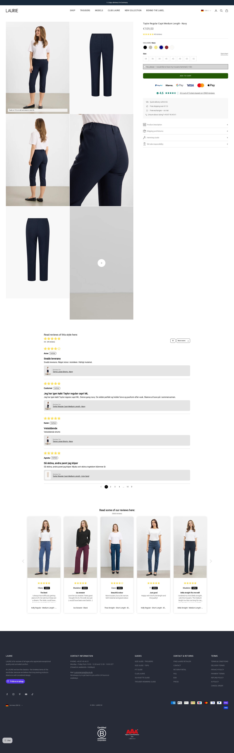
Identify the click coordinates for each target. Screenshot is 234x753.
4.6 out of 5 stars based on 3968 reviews (197, 93)
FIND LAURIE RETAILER (182, 661)
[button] (148, 34)
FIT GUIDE (138, 670)
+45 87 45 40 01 (170, 115)
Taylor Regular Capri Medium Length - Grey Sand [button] (71, 476)
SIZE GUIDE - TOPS (142, 665)
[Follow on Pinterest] (20, 694)
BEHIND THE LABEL (155, 10)
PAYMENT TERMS (217, 674)
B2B (175, 678)
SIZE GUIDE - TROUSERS (144, 661)
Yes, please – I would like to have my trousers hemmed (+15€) (169, 67)
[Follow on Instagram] (13, 694)
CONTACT (177, 665)
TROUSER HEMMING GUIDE (145, 682)
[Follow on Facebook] (7, 694)
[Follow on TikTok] (32, 694)
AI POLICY (215, 682)
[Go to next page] (132, 487)
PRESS (176, 682)
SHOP (72, 10)
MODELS (99, 10)
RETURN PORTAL (179, 670)
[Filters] (173, 341)
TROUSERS (85, 10)
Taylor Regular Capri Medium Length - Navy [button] (69, 406)
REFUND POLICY (217, 678)
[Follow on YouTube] (26, 694)
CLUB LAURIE (114, 10)
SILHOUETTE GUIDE (142, 678)
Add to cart (185, 76)
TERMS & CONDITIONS (219, 661)
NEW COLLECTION (133, 10)
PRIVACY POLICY (217, 670)
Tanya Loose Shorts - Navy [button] (63, 372)
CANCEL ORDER (217, 686)
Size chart (224, 54)
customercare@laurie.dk (83, 672)
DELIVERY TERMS (217, 665)
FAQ (174, 674)
